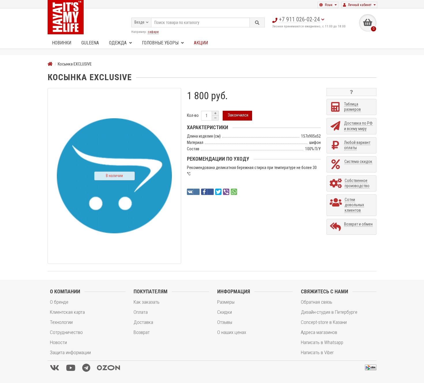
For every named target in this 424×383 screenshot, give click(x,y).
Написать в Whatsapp (322, 342)
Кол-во (193, 115)
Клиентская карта (67, 312)
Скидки (224, 312)
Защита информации (70, 352)
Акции (201, 43)
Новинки (61, 43)
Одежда (118, 43)
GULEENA (90, 43)
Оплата (141, 312)
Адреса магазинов (319, 332)
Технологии (61, 322)
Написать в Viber (317, 352)
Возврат (142, 332)
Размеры (225, 302)
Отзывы (224, 322)
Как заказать (147, 302)
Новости (58, 342)
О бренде (59, 302)
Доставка (143, 322)
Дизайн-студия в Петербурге (329, 312)
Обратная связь (316, 302)
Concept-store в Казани (324, 322)
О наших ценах (231, 332)
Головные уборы (161, 43)
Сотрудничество (66, 332)
